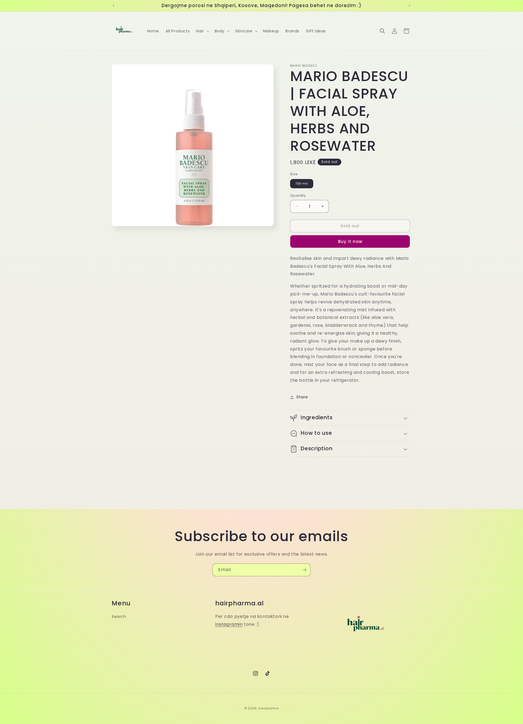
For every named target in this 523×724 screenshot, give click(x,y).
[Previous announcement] (114, 5)
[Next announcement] (409, 5)
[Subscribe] (304, 569)
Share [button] (302, 397)
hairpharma (269, 708)
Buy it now (350, 241)
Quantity (298, 195)
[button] (202, 31)
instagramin (229, 624)
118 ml (304, 184)
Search (119, 616)
